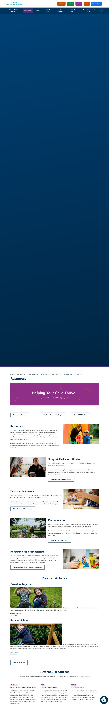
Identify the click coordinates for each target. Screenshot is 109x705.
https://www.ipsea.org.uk (49, 687)
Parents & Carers (19, 415)
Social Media (96, 4)
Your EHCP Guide (80, 415)
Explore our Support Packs (61, 479)
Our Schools (33, 374)
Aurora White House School (51, 374)
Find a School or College (53, 415)
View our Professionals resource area (27, 567)
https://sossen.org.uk (77, 687)
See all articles (19, 662)
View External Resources (22, 509)
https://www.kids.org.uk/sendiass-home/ (23, 687)
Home (12, 374)
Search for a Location (59, 540)
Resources (78, 374)
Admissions (68, 374)
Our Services (21, 374)
